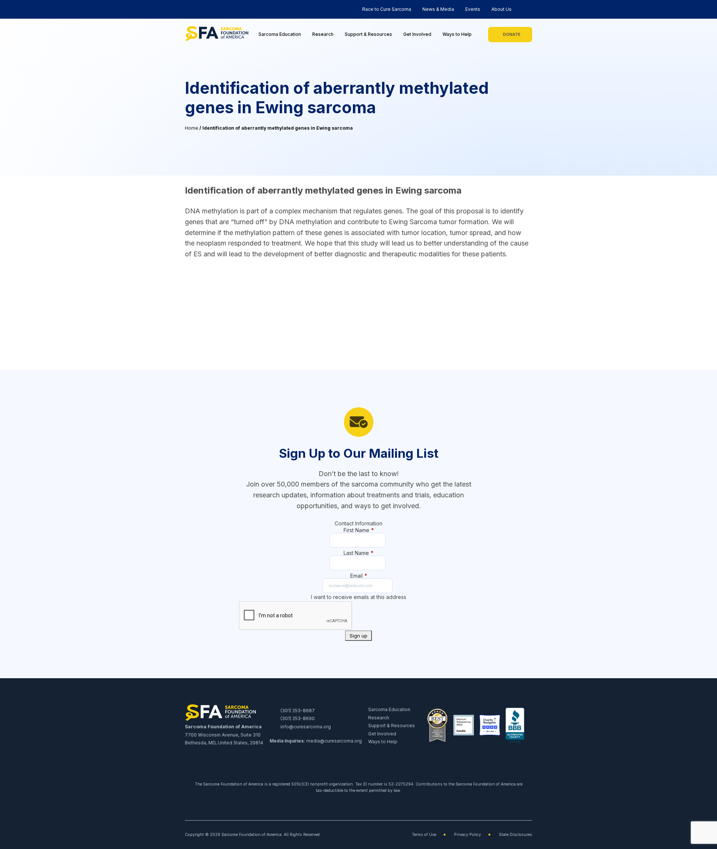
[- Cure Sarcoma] (216, 34)
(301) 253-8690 (297, 718)
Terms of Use (424, 834)
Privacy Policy (467, 834)
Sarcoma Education (279, 34)
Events (472, 9)
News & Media (438, 9)
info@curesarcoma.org (305, 726)
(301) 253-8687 (297, 710)
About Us (501, 9)
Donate (511, 34)
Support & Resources (368, 34)
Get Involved (417, 34)
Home (191, 128)
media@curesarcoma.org (334, 741)
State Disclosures (515, 834)
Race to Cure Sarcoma (386, 9)
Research (322, 34)
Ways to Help (457, 34)
